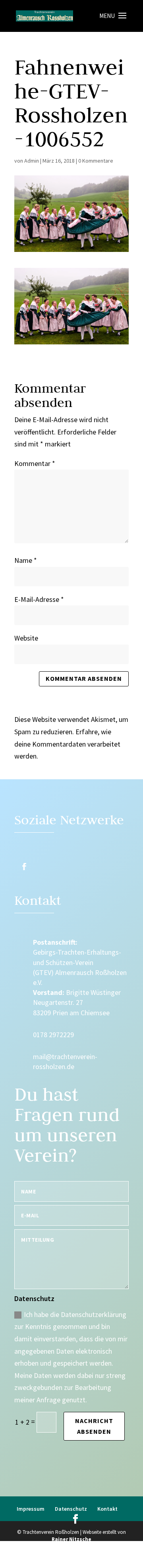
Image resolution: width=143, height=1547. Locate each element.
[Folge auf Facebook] (24, 867)
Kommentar (34, 463)
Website (26, 638)
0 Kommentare (95, 160)
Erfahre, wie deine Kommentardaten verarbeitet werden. (67, 744)
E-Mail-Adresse (39, 599)
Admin (31, 160)
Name (25, 560)
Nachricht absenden (94, 1426)
